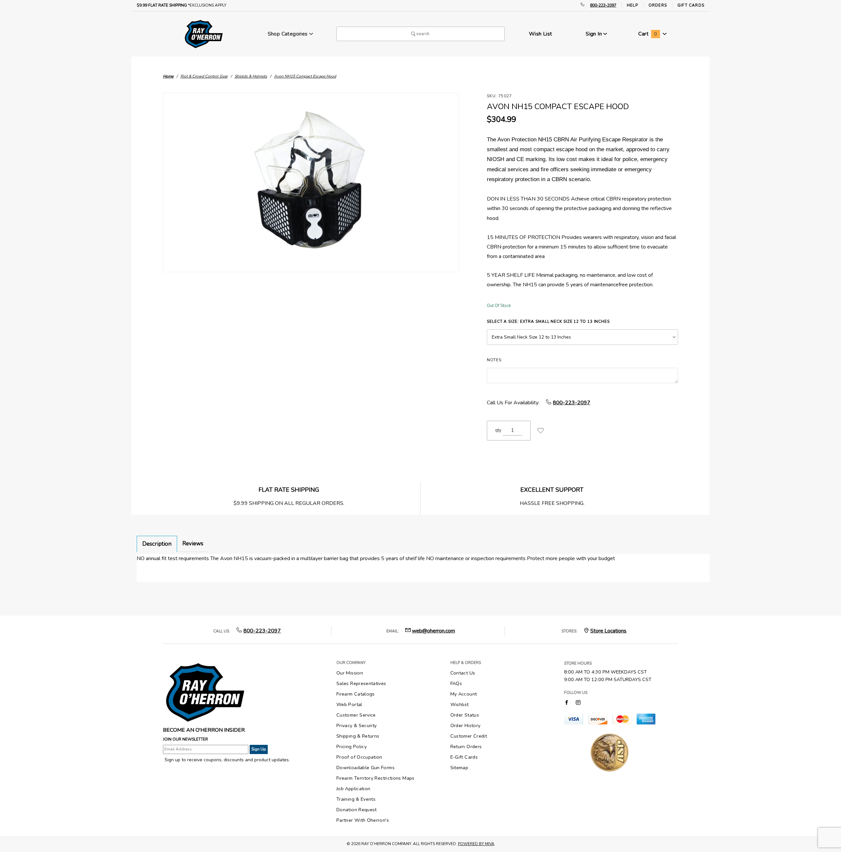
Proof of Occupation (359, 757)
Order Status (464, 715)
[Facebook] (566, 702)
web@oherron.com (433, 630)
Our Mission (349, 673)
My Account (463, 694)
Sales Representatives (361, 683)
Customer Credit (468, 736)
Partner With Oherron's (362, 820)
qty (498, 430)
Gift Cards (690, 5)
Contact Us (462, 673)
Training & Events (355, 799)
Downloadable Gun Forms (365, 767)
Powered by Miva (476, 843)
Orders (657, 5)
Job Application (353, 788)
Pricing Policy (351, 746)
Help (632, 5)
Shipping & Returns (357, 736)
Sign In (594, 33)
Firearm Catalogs (355, 694)
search (422, 34)
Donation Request (356, 809)
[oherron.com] (203, 33)
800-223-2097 (603, 5)
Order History (465, 725)
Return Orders (466, 746)
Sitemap (459, 767)
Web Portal (349, 704)
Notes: (494, 360)
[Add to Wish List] (541, 430)
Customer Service (356, 715)
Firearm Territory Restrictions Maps (375, 778)
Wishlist (459, 704)
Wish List (540, 33)
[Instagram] (578, 702)
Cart (647, 33)
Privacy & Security (356, 725)
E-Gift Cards (464, 757)
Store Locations (608, 630)
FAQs (456, 683)
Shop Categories (288, 33)
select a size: (548, 321)
